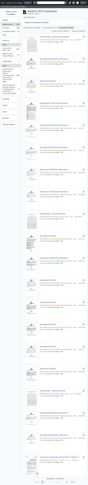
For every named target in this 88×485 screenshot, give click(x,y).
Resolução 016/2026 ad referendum (54, 258)
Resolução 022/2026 (48, 81)
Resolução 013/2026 (48, 324)
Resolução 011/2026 (48, 280)
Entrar (83, 3)
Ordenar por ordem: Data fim (60, 31)
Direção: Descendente (78, 31)
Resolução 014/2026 (48, 369)
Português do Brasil (11, 31)
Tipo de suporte (8, 124)
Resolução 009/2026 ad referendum (54, 413)
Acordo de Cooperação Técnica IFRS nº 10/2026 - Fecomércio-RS (60, 457)
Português (11, 28)
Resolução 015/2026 (48, 236)
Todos (4, 45)
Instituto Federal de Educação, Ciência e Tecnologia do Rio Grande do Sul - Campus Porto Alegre (11, 75)
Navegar (27, 3)
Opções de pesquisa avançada (36, 22)
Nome (4, 105)
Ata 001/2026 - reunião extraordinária (54, 37)
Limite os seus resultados (11, 12)
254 (67, 482)
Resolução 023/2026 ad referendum (54, 59)
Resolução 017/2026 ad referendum (54, 192)
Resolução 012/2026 (48, 302)
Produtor (6, 99)
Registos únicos (11, 24)
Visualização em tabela (66, 27)
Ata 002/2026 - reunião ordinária (52, 391)
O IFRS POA (7, 61)
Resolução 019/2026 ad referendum (54, 147)
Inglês (11, 35)
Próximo (73, 482)
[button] (70, 3)
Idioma (5, 20)
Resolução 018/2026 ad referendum (54, 170)
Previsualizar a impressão (32, 27)
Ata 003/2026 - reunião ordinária (52, 214)
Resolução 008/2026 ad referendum (54, 435)
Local (4, 111)
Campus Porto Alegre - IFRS (11, 49)
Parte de (5, 40)
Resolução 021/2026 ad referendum (54, 103)
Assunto (5, 118)
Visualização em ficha (50, 27)
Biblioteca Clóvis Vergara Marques (11, 55)
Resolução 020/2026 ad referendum (54, 125)
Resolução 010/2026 (48, 346)
